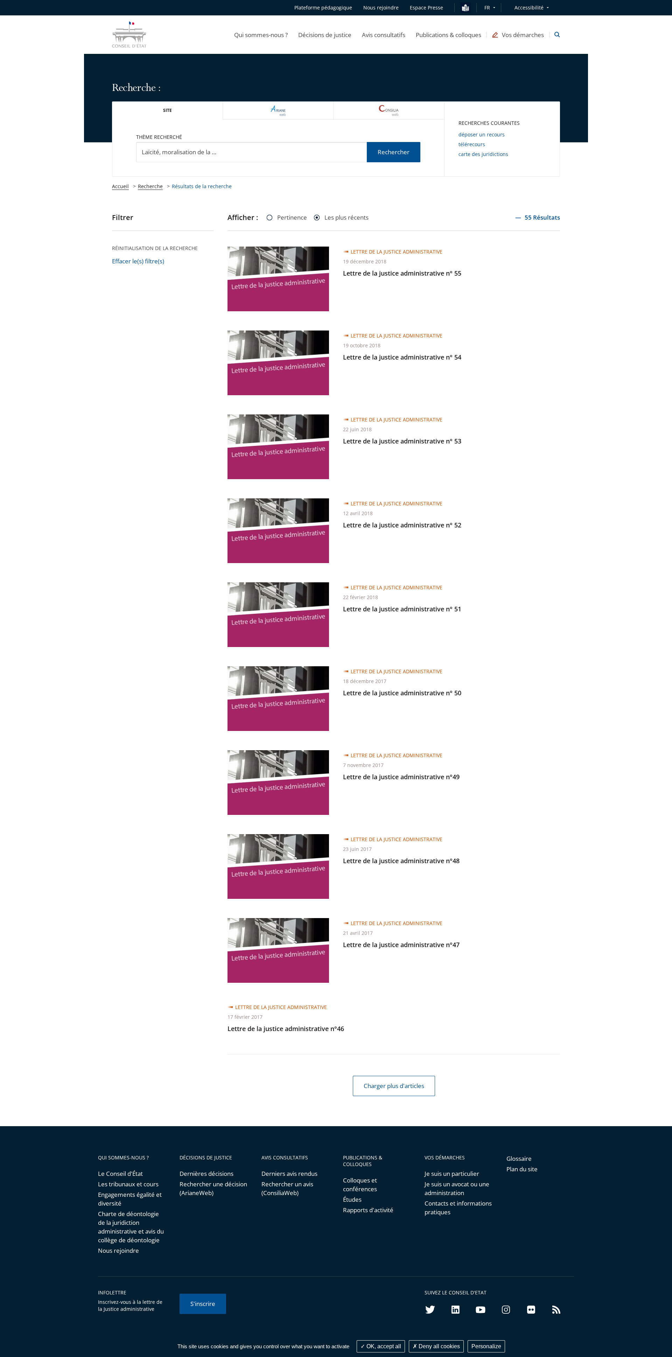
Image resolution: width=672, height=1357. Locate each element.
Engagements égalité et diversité (130, 1199)
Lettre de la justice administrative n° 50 (402, 693)
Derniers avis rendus (289, 1174)
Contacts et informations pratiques (458, 1207)
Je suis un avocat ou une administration (457, 1188)
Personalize (486, 1346)
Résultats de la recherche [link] (202, 186)
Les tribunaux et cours (128, 1184)
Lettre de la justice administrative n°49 (401, 777)
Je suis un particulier (452, 1174)
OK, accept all (383, 1346)
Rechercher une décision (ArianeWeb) (213, 1188)
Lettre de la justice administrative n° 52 (402, 525)
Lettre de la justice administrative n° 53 (402, 441)
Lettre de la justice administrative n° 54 (402, 357)
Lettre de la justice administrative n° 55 (402, 273)
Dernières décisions (206, 1174)
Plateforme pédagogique (323, 7)
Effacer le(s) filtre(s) (138, 261)
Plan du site (522, 1169)
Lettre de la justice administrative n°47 (401, 944)
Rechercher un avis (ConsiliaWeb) (287, 1188)
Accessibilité (529, 7)
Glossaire (519, 1158)
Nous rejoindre (118, 1250)
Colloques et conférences (360, 1184)
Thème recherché (159, 137)
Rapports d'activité (368, 1210)
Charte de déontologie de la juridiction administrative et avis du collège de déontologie (131, 1227)
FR (487, 7)
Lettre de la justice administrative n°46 (285, 1028)
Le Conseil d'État (120, 1174)
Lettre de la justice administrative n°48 (401, 861)
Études (352, 1199)
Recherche (150, 186)
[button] (261, 34)
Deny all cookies (438, 1346)
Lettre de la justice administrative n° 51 (402, 609)
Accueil (120, 186)
